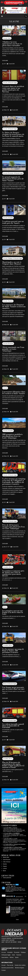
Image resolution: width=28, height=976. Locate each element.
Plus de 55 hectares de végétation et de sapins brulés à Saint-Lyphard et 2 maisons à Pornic (13, 764)
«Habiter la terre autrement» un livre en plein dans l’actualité (12, 44)
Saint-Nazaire (6, 859)
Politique (10, 258)
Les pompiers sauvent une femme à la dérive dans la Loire (12, 612)
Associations (4, 957)
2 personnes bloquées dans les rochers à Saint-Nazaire (13, 392)
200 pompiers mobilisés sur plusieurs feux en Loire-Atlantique (12, 436)
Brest (4, 870)
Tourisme (10, 301)
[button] (2, 16)
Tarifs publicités (7, 877)
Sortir (9, 38)
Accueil (3, 965)
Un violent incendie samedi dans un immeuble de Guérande (13, 726)
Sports (16, 957)
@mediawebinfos (19, 896)
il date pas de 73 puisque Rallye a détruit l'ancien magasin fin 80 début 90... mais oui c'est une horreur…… (14, 835)
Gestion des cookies (20, 965)
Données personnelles (7, 967)
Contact (3, 970)
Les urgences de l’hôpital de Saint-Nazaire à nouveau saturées (14, 306)
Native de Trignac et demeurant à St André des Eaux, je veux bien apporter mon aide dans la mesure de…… (14, 850)
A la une (5, 38)
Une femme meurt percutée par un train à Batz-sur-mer (13, 688)
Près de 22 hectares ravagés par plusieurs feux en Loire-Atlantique (13, 527)
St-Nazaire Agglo (12, 82)
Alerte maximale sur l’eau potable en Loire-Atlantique (13, 349)
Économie (10, 173)
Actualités (10, 217)
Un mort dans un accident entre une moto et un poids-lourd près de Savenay (13, 89)
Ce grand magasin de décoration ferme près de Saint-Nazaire (13, 179)
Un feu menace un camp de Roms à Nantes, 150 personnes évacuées (13, 651)
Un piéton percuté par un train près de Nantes (13, 222)
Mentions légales (19, 967)
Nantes (5, 864)
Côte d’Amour (6, 861)
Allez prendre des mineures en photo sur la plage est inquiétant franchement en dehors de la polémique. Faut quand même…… (14, 841)
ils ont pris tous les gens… (10, 845)
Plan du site (10, 965)
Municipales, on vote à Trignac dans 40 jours (11, 263)
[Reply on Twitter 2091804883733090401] (7, 920)
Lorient (5, 868)
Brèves (11, 567)
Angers (5, 866)
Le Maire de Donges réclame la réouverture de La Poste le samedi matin (13, 134)
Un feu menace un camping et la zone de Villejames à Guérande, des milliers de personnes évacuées (13, 481)
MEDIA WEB (9, 896)
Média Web (6, 857)
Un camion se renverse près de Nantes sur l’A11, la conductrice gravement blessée (13, 573)
